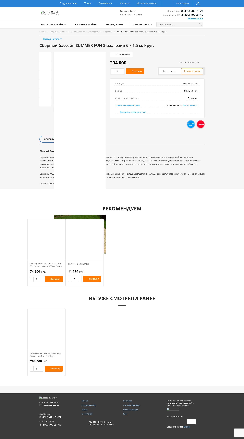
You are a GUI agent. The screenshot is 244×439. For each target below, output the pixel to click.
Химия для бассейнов (53, 24)
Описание (50, 139)
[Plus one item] (122, 71)
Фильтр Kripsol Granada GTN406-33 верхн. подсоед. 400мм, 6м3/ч (46, 265)
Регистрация (182, 3)
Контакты (124, 3)
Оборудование (114, 24)
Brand (187, 426)
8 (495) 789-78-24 (192, 11)
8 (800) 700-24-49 (192, 15)
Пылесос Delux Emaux (78, 263)
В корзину (137, 71)
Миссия (85, 401)
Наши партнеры (130, 409)
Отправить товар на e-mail (133, 112)
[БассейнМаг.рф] (58, 13)
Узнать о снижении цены (127, 105)
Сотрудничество (68, 3)
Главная (42, 31)
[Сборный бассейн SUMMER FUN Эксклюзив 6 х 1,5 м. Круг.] (46, 329)
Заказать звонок (195, 18)
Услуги (87, 3)
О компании (105, 3)
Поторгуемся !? (190, 105)
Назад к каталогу (52, 38)
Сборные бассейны (86, 24)
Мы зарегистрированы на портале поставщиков (101, 423)
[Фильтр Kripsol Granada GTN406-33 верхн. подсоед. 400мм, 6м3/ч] (46, 239)
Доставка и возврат (147, 3)
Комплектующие (142, 24)
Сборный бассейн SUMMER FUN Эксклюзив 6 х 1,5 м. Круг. (45, 354)
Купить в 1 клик (192, 71)
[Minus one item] (112, 71)
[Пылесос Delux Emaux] (85, 239)
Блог (125, 414)
